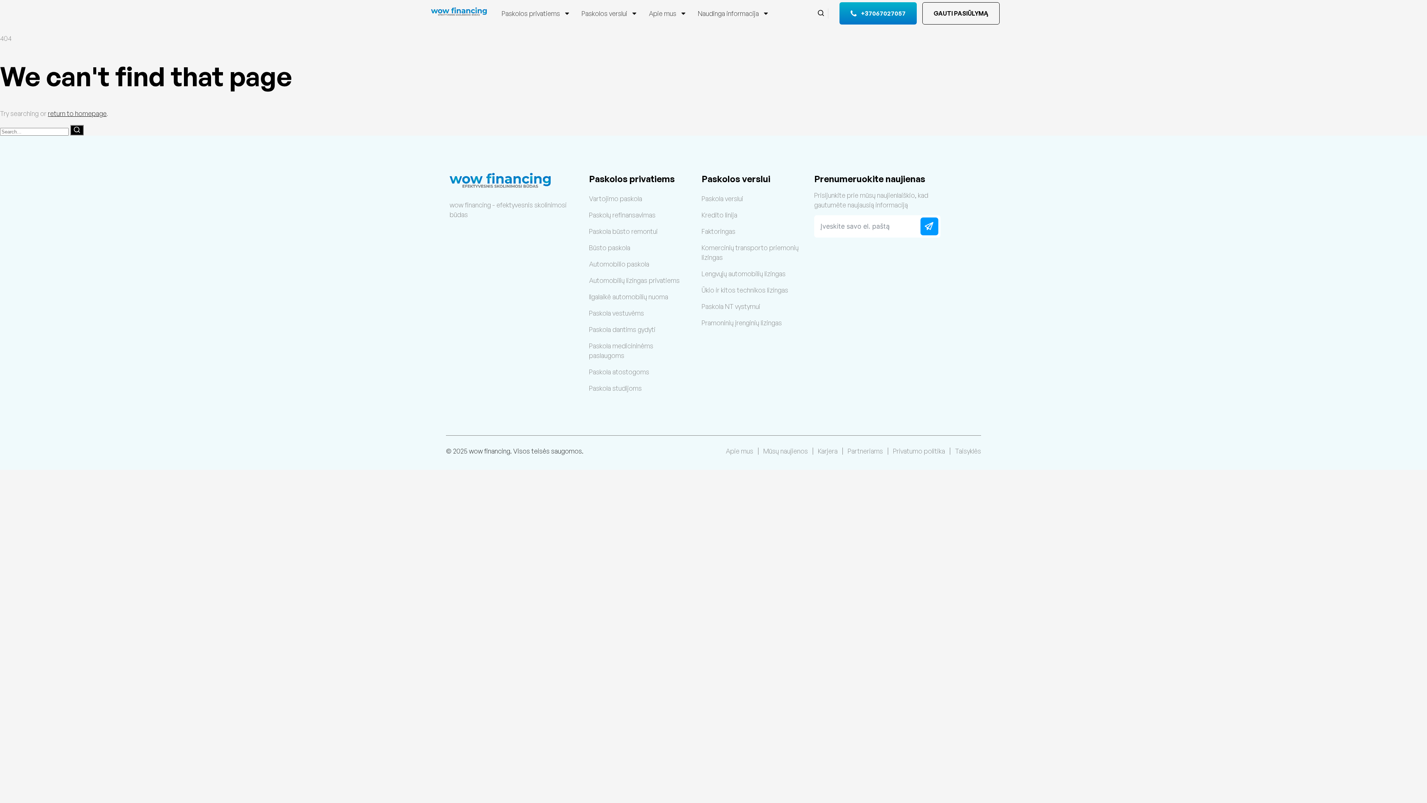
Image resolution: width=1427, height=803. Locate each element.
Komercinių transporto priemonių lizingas (750, 252)
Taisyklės (968, 451)
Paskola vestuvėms (616, 313)
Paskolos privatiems (531, 13)
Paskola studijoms (615, 388)
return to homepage (77, 113)
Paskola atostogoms (619, 372)
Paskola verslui (722, 198)
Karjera (828, 451)
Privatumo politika (919, 451)
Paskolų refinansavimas (622, 215)
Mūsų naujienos (785, 451)
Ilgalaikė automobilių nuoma (628, 297)
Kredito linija (719, 215)
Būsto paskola (609, 248)
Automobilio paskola (619, 264)
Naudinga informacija (728, 13)
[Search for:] (35, 131)
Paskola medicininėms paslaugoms (621, 350)
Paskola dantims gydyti (622, 329)
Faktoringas (718, 231)
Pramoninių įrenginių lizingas (742, 323)
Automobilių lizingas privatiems (634, 280)
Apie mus (662, 13)
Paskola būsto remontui (623, 231)
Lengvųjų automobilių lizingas (744, 274)
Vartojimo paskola (615, 198)
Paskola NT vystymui (731, 306)
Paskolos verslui (604, 13)
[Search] (77, 130)
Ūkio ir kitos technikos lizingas (745, 290)
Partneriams (865, 451)
